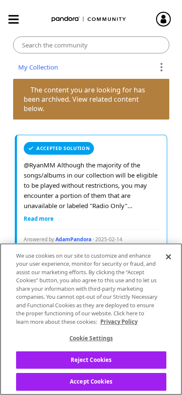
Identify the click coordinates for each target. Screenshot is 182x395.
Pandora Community (89, 19)
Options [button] (161, 67)
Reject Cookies (91, 360)
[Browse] (17, 19)
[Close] (168, 257)
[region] (91, 319)
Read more (39, 219)
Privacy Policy (119, 321)
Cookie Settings (91, 338)
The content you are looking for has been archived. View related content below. (85, 99)
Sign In (167, 19)
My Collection (36, 67)
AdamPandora (73, 239)
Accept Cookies (91, 381)
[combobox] (91, 44)
